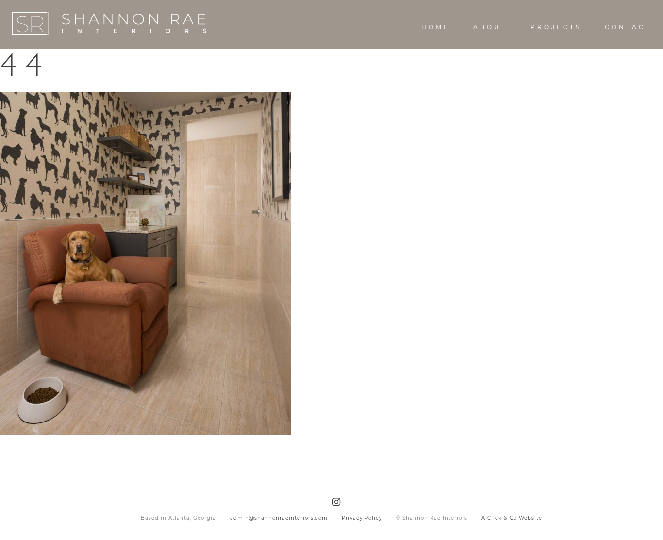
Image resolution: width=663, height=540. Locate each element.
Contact (628, 27)
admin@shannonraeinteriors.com (279, 518)
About (490, 27)
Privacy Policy (362, 518)
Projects (555, 27)
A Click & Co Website (511, 518)
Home (435, 27)
